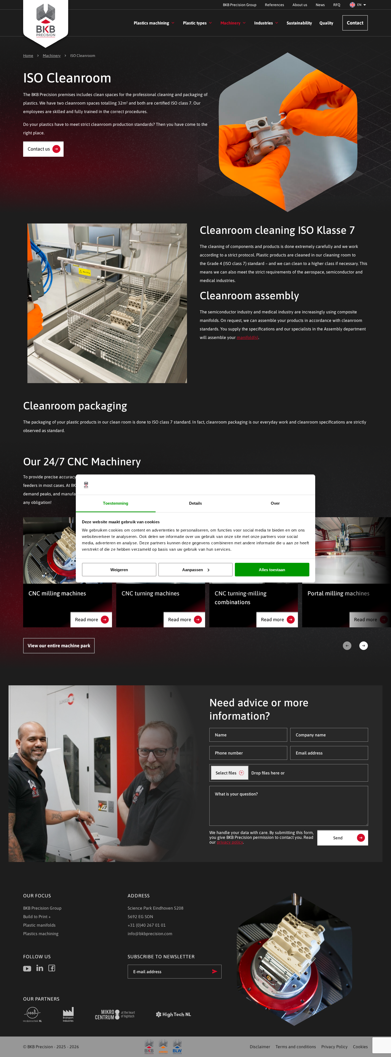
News (320, 5)
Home (28, 55)
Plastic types (195, 22)
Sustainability (299, 22)
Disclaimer (260, 1046)
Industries (263, 22)
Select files (226, 772)
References (274, 5)
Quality (326, 22)
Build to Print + (37, 916)
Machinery (230, 22)
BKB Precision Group (239, 5)
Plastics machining (151, 22)
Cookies (360, 1046)
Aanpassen (192, 569)
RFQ (336, 5)
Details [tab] (195, 503)
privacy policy (230, 842)
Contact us (39, 149)
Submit (215, 971)
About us (300, 5)
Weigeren (119, 569)
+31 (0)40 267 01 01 (147, 925)
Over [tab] (275, 503)
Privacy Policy (334, 1046)
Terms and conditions (296, 1046)
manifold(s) (247, 337)
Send (338, 837)
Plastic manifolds (39, 925)
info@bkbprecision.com (150, 933)
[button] (359, 5)
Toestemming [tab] (115, 503)
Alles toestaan (272, 569)
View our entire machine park (59, 645)
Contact (355, 23)
